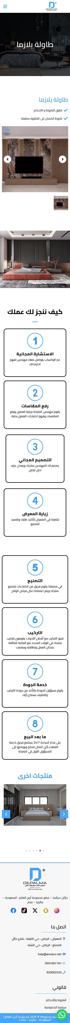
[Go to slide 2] (40, 850)
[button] (18, 6)
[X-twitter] (35, 910)
